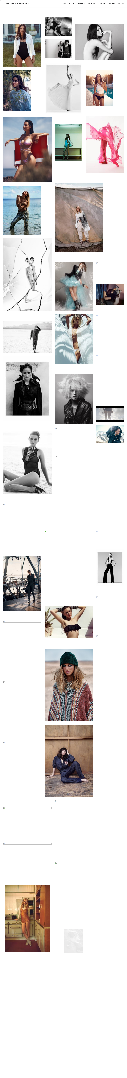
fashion (71, 3)
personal (112, 3)
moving (102, 3)
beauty (80, 3)
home (64, 3)
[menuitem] (64, 3)
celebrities (91, 3)
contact (121, 3)
